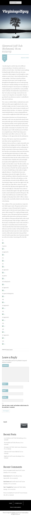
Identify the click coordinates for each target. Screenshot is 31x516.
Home (10, 503)
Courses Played (18, 503)
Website (4, 397)
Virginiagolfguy (15, 11)
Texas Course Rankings (15, 507)
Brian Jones (25, 58)
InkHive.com (15, 512)
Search (5, 422)
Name (4, 384)
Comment (5, 365)
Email (4, 390)
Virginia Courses (9, 349)
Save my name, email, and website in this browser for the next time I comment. (15, 406)
